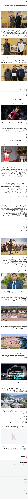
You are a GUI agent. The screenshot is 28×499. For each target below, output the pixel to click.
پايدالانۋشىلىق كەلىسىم (24, 481)
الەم (26, 416)
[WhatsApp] (25, 7)
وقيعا (26, 470)
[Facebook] (22, 7)
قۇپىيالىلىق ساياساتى (25, 482)
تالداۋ (26, 473)
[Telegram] (24, 7)
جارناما (26, 495)
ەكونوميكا (26, 475)
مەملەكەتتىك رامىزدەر (25, 484)
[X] (21, 7)
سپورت (26, 134)
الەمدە (26, 476)
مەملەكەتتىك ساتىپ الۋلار (24, 487)
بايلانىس (26, 493)
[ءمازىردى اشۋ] (1, 1)
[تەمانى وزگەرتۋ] (4, 1)
